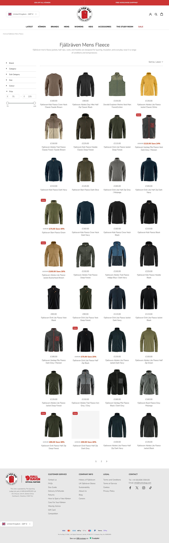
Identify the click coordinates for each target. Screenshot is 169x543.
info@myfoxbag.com (142, 483)
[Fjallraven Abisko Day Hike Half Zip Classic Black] (85, 84)
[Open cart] (161, 14)
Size (10, 80)
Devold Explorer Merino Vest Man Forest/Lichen (117, 105)
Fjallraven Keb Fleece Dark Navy (53, 190)
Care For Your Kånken (57, 502)
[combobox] (156, 62)
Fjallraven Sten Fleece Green (53, 232)
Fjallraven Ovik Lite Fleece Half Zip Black (85, 361)
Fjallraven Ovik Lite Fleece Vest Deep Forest (85, 318)
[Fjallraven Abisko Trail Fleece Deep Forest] (85, 254)
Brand (11, 63)
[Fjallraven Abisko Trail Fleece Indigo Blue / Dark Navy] (117, 254)
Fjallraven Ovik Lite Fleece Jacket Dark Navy (117, 318)
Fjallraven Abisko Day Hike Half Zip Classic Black (85, 105)
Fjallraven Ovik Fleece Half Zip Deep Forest (53, 446)
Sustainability (84, 487)
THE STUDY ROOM (124, 26)
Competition (53, 513)
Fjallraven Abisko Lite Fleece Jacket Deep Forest (53, 404)
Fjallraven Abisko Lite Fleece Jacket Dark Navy (117, 361)
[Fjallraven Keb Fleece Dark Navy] (54, 169)
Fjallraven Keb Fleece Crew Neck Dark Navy (85, 233)
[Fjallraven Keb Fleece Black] (149, 212)
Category (12, 69)
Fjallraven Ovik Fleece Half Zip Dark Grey (85, 446)
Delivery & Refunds (56, 491)
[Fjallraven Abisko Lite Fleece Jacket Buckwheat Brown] (54, 254)
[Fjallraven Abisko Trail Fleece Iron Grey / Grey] (85, 382)
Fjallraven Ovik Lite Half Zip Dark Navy (148, 191)
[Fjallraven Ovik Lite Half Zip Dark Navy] (149, 169)
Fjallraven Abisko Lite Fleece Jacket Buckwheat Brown (53, 276)
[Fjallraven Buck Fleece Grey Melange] (149, 382)
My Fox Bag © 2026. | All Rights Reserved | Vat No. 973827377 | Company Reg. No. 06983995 (84, 534)
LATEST (29, 26)
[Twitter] (137, 487)
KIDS (91, 26)
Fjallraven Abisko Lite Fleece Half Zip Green (149, 361)
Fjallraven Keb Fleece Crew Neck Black (117, 233)
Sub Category (14, 74)
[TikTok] (150, 487)
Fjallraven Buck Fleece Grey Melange (149, 404)
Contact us (52, 480)
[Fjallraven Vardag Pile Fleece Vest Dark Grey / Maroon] (149, 126)
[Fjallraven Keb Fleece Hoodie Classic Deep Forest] (85, 126)
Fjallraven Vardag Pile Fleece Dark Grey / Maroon (54, 361)
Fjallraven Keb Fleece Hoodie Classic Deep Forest (85, 148)
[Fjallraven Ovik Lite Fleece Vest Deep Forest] (85, 297)
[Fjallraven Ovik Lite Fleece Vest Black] (54, 297)
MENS (66, 26)
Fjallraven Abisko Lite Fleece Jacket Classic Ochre (149, 105)
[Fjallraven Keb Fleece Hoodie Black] (149, 254)
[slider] (7, 103)
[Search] (156, 14)
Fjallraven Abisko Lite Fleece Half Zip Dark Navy (117, 446)
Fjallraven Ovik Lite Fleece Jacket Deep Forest (117, 148)
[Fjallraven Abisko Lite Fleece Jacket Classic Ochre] (149, 84)
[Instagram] (143, 487)
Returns (51, 495)
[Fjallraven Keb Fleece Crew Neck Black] (117, 212)
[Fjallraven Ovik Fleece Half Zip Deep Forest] (54, 425)
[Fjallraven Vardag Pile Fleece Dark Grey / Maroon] (54, 339)
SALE (140, 26)
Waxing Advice (54, 506)
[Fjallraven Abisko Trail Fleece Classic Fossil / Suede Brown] (54, 126)
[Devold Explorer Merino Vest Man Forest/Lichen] (117, 84)
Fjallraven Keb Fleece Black (149, 232)
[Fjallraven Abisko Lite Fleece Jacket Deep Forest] (54, 382)
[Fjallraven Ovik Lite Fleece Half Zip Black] (85, 339)
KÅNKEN (42, 26)
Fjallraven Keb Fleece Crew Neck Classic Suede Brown (53, 105)
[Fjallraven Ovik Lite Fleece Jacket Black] (149, 297)
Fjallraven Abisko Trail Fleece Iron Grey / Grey (85, 404)
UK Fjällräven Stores (87, 483)
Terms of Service (110, 483)
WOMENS (78, 26)
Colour (11, 86)
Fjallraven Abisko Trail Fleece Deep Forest (85, 276)
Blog (81, 495)
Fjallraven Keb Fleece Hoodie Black (149, 276)
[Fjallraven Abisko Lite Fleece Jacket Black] (149, 425)
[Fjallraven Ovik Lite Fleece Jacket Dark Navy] (117, 297)
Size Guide (52, 487)
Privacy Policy (109, 491)
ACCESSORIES (104, 26)
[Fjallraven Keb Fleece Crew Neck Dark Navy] (85, 212)
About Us (83, 491)
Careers (82, 498)
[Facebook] (130, 487)
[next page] (106, 461)
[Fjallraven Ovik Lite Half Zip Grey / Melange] (117, 169)
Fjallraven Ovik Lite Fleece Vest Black (53, 318)
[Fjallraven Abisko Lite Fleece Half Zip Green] (149, 339)
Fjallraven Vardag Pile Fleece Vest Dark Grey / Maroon (149, 148)
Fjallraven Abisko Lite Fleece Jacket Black (149, 446)
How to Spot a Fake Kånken (59, 498)
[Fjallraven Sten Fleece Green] (54, 212)
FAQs (50, 483)
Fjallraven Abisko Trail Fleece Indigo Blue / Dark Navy (117, 276)
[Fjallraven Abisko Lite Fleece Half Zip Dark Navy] (117, 425)
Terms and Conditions (112, 480)
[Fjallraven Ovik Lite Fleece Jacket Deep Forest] (117, 126)
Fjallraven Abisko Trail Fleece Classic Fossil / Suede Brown (54, 148)
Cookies (106, 487)
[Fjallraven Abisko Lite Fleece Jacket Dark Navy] (117, 339)
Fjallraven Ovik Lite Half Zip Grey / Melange (117, 191)
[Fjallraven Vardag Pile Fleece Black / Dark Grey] (117, 382)
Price (11, 91)
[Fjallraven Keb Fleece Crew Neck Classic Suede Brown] (54, 84)
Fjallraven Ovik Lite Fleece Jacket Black (149, 318)
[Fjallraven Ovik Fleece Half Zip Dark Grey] (85, 425)
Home (5, 34)
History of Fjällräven (87, 480)
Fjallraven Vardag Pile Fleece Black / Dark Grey (117, 404)
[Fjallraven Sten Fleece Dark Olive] (85, 169)
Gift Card (52, 510)
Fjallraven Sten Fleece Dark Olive (85, 190)
